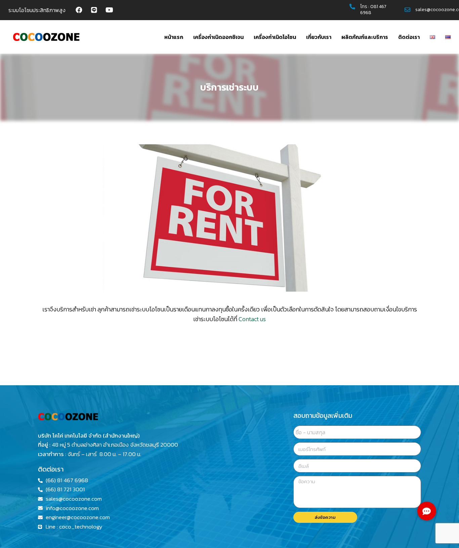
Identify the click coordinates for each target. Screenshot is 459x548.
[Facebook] (79, 10)
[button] (426, 511)
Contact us (252, 318)
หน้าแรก (173, 37)
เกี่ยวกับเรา (318, 37)
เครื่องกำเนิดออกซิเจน (218, 37)
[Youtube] (109, 10)
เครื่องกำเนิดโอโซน (275, 37)
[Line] (94, 10)
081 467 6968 (373, 9)
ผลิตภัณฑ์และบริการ (364, 37)
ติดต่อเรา (409, 37)
